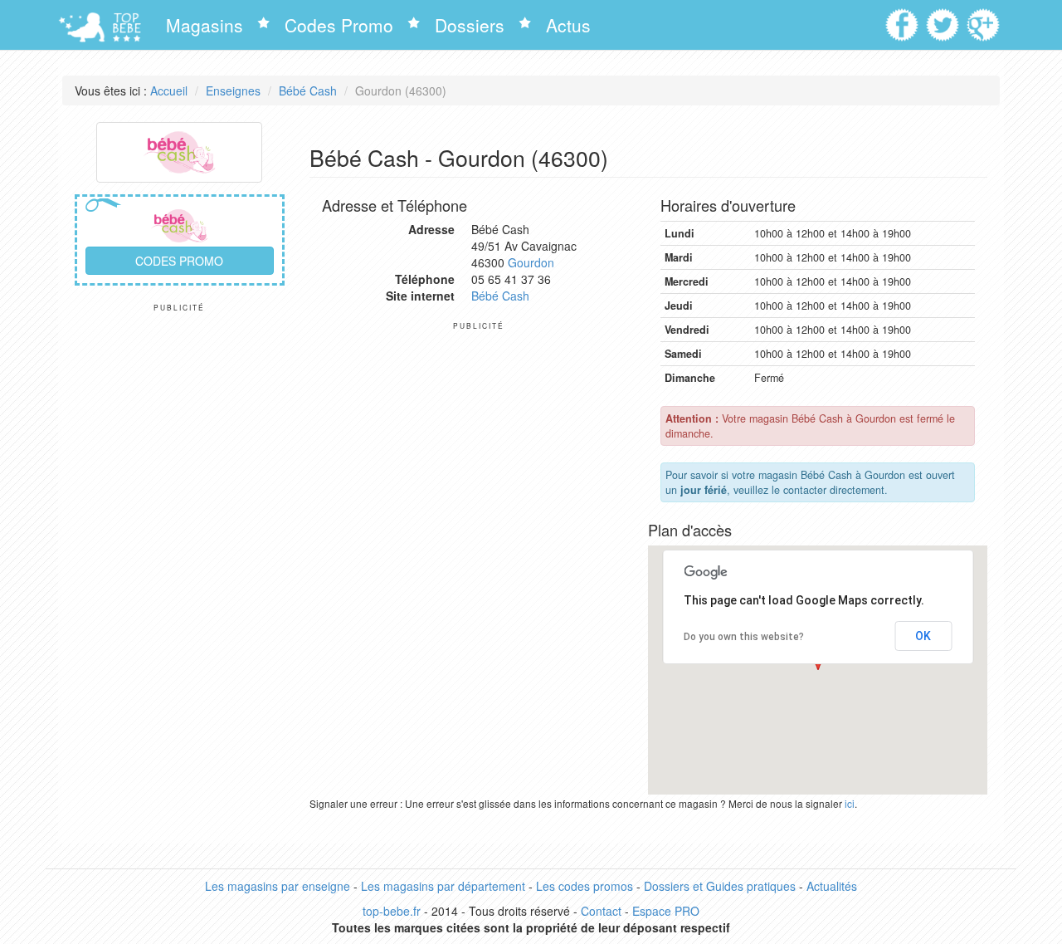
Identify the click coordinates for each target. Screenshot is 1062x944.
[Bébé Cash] (179, 150)
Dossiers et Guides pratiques (720, 886)
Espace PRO (665, 910)
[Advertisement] (180, 561)
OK (923, 636)
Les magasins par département (443, 886)
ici (850, 803)
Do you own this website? (744, 637)
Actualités (831, 886)
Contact (601, 910)
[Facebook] (904, 19)
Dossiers (469, 24)
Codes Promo (339, 24)
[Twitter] (944, 19)
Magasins (204, 24)
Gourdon (531, 262)
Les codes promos (584, 886)
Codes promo (179, 260)
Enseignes (233, 90)
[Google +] (985, 19)
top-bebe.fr (392, 910)
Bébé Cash (308, 90)
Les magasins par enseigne (277, 886)
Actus (568, 24)
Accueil (169, 90)
